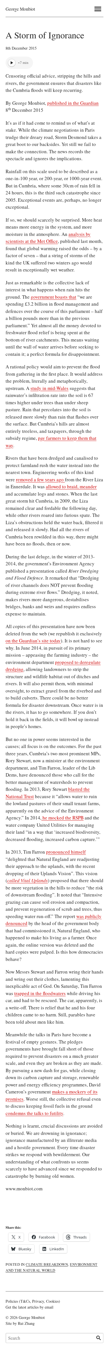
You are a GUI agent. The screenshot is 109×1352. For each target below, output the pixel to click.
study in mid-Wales (49, 388)
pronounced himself (66, 852)
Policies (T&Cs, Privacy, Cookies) (33, 1301)
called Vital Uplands (27, 880)
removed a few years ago (40, 479)
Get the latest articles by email (29, 1307)
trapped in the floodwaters (40, 993)
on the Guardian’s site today (33, 640)
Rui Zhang (26, 1323)
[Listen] (12, 63)
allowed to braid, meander (71, 486)
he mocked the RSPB (62, 817)
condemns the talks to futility (34, 1113)
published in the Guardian (73, 103)
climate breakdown (47, 1264)
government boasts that (53, 297)
